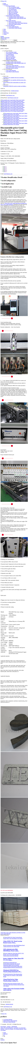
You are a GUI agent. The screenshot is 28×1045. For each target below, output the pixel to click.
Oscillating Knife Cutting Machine (16, 17)
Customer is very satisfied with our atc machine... (13, 77)
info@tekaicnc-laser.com (13, 97)
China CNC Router (9, 1029)
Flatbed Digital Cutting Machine (13, 15)
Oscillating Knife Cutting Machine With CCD (16, 63)
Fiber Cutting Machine (11, 20)
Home (4, 3)
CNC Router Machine (18, 1029)
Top (4, 1036)
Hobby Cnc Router (13, 10)
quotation (3, 1039)
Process (5, 31)
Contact (5, 34)
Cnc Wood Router (13, 9)
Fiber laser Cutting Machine (9, 1022)
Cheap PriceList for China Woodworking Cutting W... (10, 980)
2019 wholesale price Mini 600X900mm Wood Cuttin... (11, 949)
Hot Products (3, 1026)
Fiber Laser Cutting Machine (15, 21)
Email (4, 1032)
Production (5, 4)
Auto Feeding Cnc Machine (15, 8)
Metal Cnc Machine (13, 13)
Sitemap (9, 1026)
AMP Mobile (14, 1026)
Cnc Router (15, 1027)
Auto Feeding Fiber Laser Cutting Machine (18, 23)
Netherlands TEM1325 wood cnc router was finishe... (14, 86)
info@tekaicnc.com (10, 95)
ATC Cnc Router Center (14, 7)
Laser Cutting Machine (14, 26)
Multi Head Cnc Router (14, 14)
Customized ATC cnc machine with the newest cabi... (14, 80)
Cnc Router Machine (10, 5)
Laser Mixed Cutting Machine (15, 28)
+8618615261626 (15, 90)
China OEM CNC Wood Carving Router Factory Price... (12, 941)
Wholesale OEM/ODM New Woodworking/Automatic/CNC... (12, 970)
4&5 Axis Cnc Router (13, 12)
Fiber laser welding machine (15, 24)
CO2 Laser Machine (10, 25)
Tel (4, 1035)
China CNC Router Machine (7, 1027)
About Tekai (6, 32)
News (4, 30)
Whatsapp (5, 1033)
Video (4, 29)
